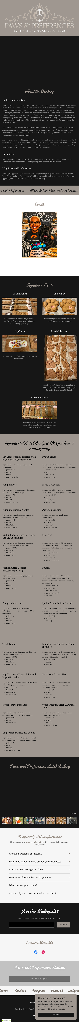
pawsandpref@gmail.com (35, 842)
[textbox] (31, 924)
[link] (36, 952)
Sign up (63, 925)
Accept (56, 1014)
